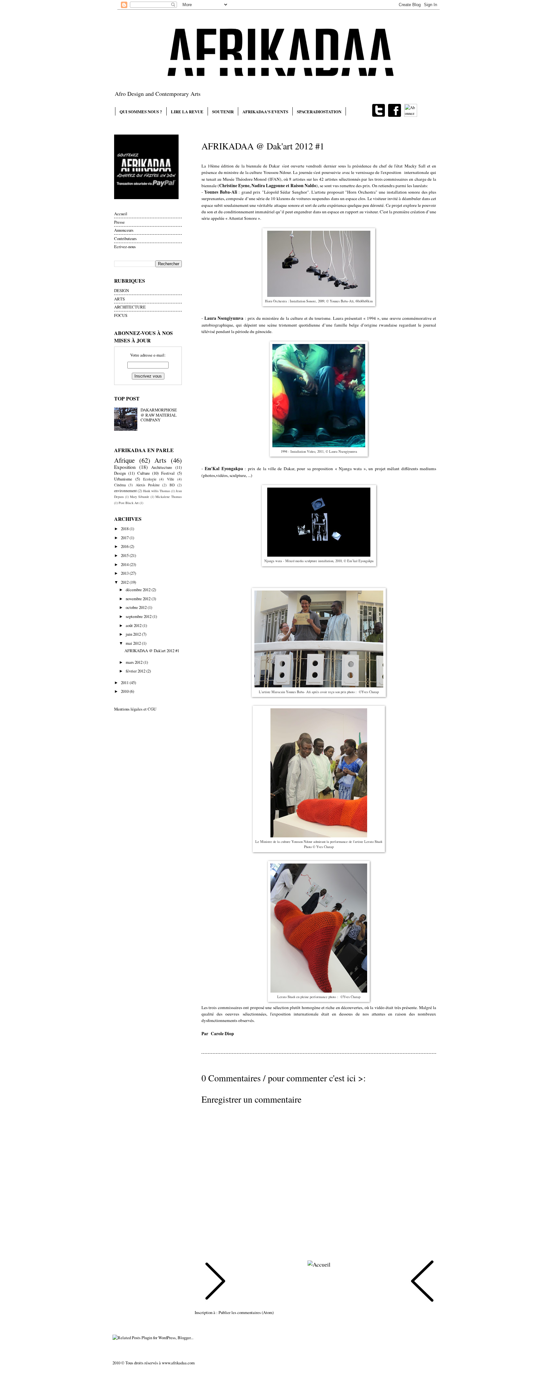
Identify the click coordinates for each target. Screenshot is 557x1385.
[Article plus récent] (215, 1282)
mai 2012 (134, 643)
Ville (170, 479)
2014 (125, 564)
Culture (143, 473)
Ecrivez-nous (125, 246)
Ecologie (149, 479)
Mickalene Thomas (168, 496)
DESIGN (121, 290)
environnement (125, 490)
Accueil (120, 214)
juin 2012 (134, 634)
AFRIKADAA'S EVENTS (265, 111)
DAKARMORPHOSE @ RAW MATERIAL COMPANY (159, 415)
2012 (125, 582)
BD (172, 484)
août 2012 (134, 625)
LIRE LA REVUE (187, 111)
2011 (125, 682)
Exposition (125, 467)
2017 (125, 538)
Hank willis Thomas (156, 491)
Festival (168, 473)
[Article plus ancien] (422, 1282)
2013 (125, 573)
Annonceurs (123, 230)
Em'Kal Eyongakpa (224, 468)
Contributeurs (125, 238)
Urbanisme (123, 479)
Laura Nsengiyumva (223, 318)
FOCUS (120, 315)
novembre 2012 (138, 599)
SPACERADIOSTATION (319, 111)
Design (120, 473)
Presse (119, 222)
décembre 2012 (138, 589)
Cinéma (120, 484)
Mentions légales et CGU (135, 709)
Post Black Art (129, 502)
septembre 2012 (139, 616)
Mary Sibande (139, 496)
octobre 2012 (137, 607)
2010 (125, 691)
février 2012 (136, 671)
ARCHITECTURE (130, 307)
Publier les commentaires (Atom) (246, 1312)
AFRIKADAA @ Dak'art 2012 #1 (151, 650)
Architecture (161, 467)
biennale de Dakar (263, 166)
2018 (125, 528)
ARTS (119, 299)
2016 (125, 546)
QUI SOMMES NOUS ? (141, 111)
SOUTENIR (223, 111)
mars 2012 (134, 662)
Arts (160, 460)
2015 (125, 555)
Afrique (124, 460)
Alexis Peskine (148, 484)
